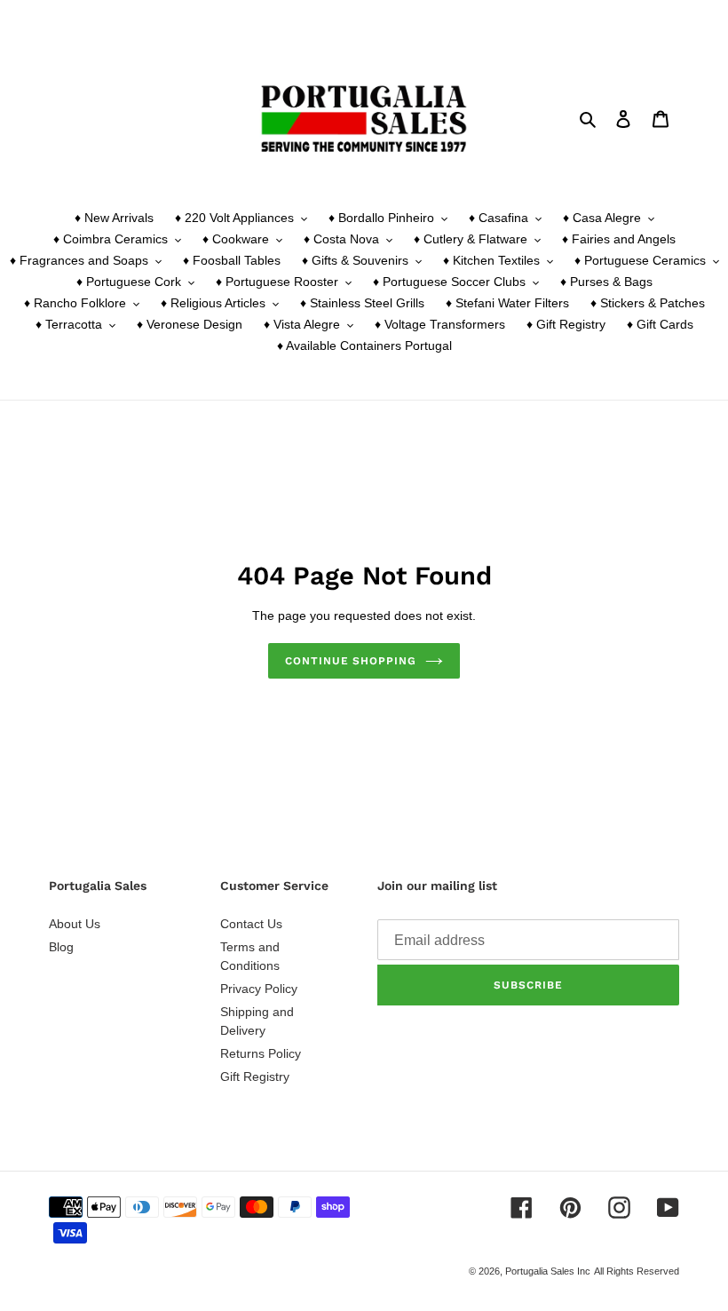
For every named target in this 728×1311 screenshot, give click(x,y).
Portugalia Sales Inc (547, 1271)
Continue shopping (350, 661)
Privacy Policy (258, 988)
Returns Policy (260, 1053)
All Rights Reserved (636, 1271)
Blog (61, 947)
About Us (74, 924)
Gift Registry (254, 1076)
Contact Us (251, 924)
